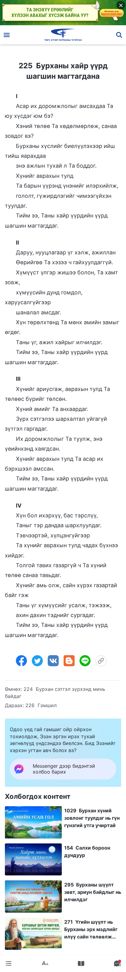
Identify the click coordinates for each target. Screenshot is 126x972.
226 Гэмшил (41, 705)
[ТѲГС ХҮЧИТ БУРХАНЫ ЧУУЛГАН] (63, 34)
